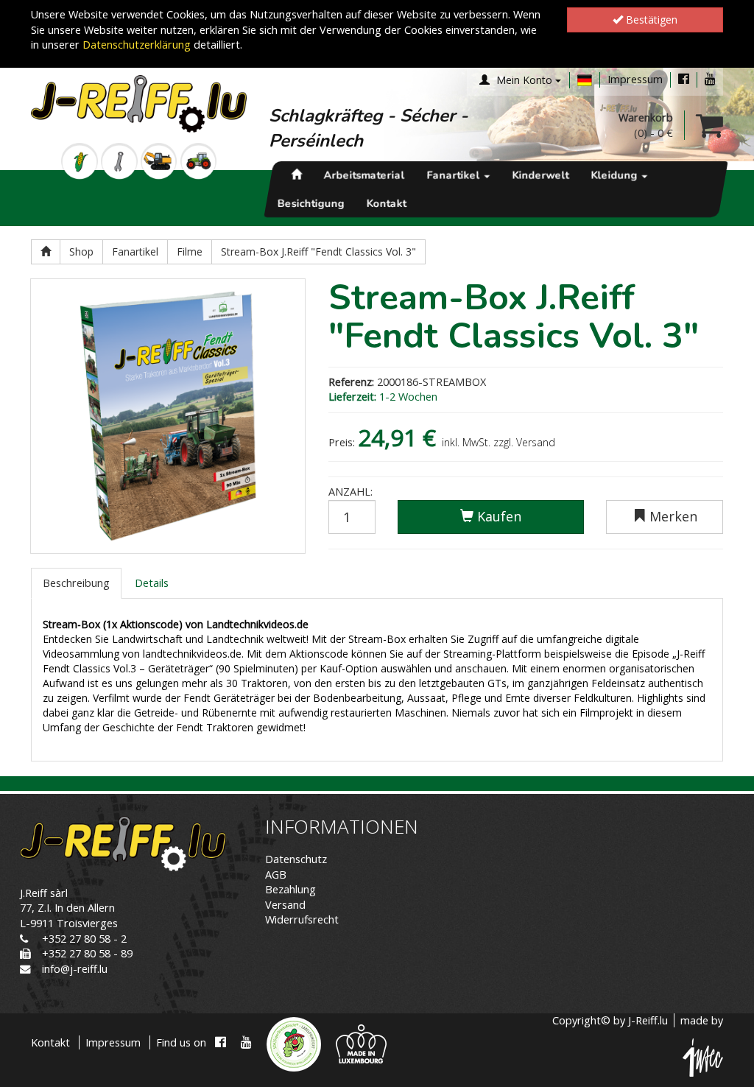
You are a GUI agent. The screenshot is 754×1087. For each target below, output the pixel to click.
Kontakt (386, 203)
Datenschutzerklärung (136, 45)
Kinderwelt (540, 175)
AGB (275, 875)
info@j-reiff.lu (75, 969)
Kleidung (616, 175)
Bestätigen (650, 20)
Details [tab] (152, 583)
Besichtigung (311, 203)
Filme (189, 251)
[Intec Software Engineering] (703, 1056)
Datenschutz (296, 859)
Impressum (635, 79)
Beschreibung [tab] (76, 583)
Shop (81, 251)
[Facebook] (683, 79)
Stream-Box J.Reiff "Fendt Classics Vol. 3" (318, 251)
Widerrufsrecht (302, 919)
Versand (285, 905)
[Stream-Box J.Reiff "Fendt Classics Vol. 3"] (168, 416)
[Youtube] (710, 79)
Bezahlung (290, 889)
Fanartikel (455, 175)
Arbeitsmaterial (364, 175)
